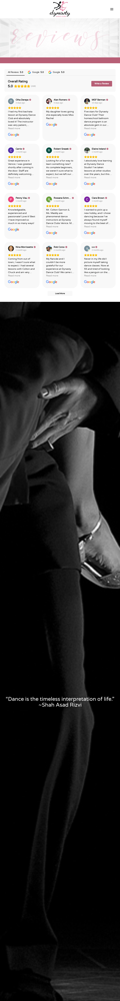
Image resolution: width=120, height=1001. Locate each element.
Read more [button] (14, 128)
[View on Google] (11, 101)
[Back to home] (60, 9)
